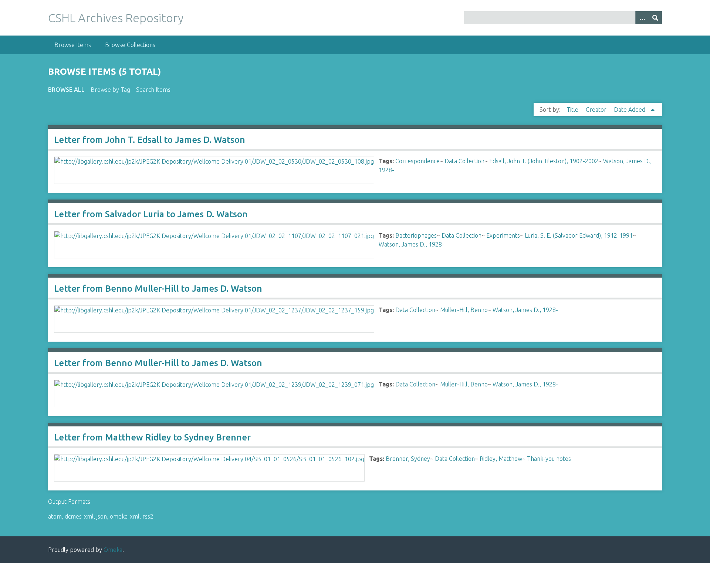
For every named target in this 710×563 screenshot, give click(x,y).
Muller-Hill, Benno (464, 309)
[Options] (642, 17)
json (102, 516)
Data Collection (464, 161)
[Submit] (655, 17)
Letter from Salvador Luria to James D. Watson (151, 214)
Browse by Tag (110, 89)
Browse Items (72, 44)
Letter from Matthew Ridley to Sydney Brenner (152, 437)
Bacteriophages (416, 235)
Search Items (153, 89)
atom (55, 516)
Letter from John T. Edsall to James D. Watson (149, 140)
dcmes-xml (79, 516)
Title (573, 109)
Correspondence (417, 161)
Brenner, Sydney (408, 458)
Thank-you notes (549, 458)
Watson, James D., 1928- (411, 244)
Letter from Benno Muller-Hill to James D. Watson (158, 289)
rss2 (147, 516)
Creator (597, 109)
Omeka (113, 549)
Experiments (503, 235)
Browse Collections (130, 44)
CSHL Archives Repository (115, 17)
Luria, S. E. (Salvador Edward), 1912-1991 (579, 235)
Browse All (66, 89)
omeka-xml (124, 516)
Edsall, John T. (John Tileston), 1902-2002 (543, 161)
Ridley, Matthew (501, 458)
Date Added (630, 109)
